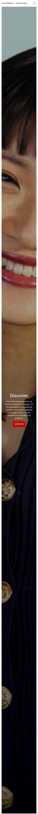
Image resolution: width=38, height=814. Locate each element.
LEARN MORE (19, 424)
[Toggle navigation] (34, 3)
